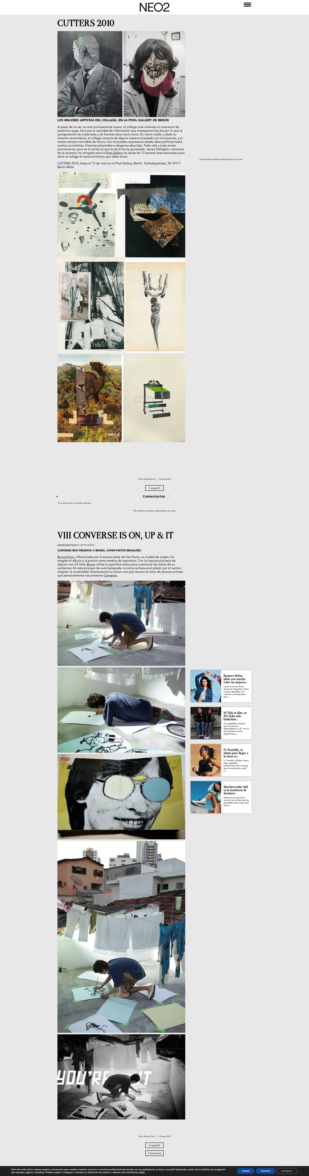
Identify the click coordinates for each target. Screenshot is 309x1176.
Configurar (286, 1170)
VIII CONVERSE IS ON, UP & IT (115, 535)
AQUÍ (142, 1172)
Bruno (91, 564)
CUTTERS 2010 (85, 23)
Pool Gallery (114, 153)
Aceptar (246, 1170)
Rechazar (265, 1170)
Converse (110, 575)
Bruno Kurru (65, 557)
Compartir (154, 488)
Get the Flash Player (67, 544)
